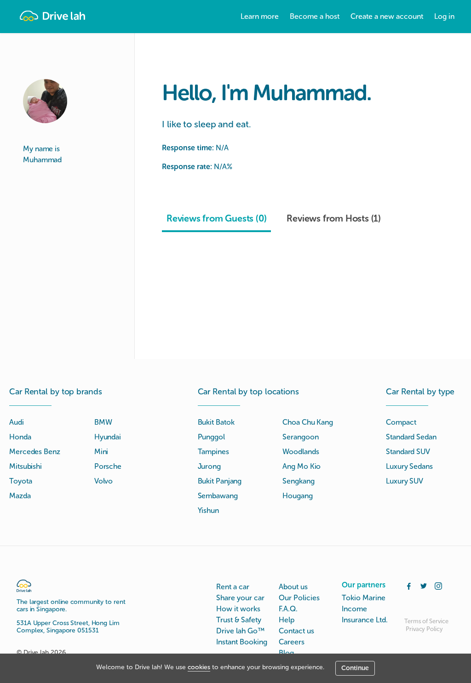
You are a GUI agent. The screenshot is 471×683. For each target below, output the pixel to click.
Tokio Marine (363, 597)
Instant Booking (241, 641)
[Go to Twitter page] (423, 585)
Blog (286, 653)
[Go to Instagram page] (438, 585)
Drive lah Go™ (240, 630)
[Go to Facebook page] (409, 585)
